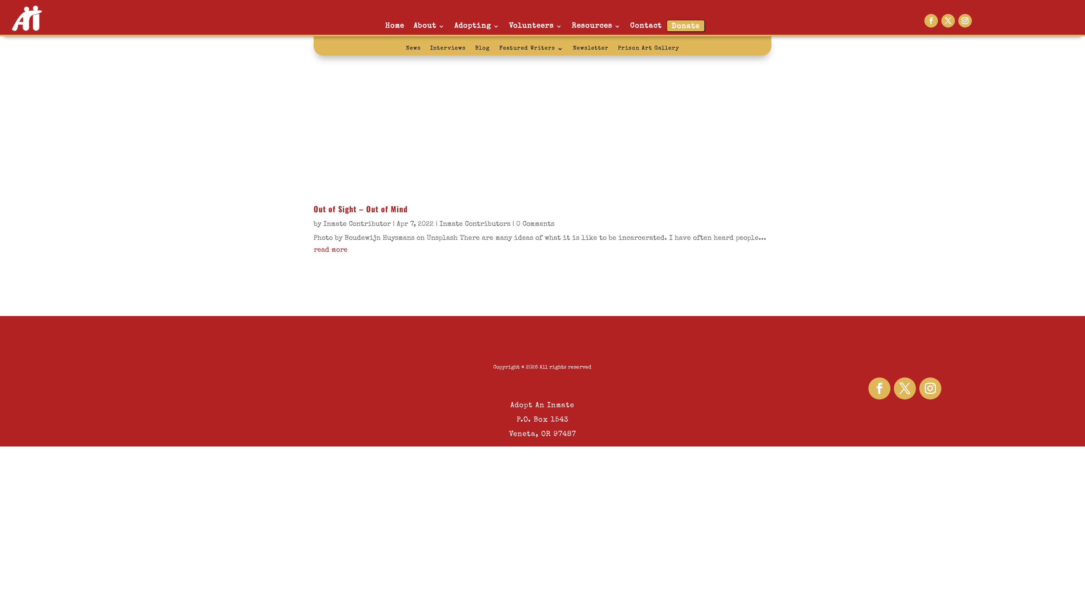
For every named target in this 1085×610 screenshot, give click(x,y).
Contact (646, 26)
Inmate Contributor (357, 224)
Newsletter (591, 48)
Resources (592, 26)
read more (331, 250)
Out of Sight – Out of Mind (361, 208)
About (425, 26)
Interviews (448, 48)
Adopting (472, 26)
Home (394, 26)
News (413, 48)
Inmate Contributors (475, 224)
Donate (686, 26)
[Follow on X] (948, 21)
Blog (482, 48)
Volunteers (531, 26)
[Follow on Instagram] (965, 21)
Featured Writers (527, 48)
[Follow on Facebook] (931, 21)
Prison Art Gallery (648, 48)
